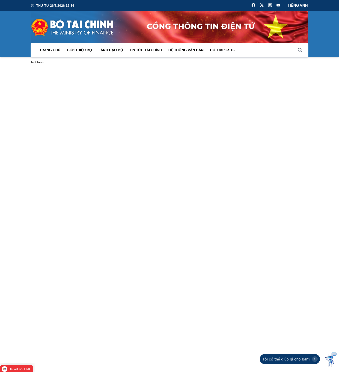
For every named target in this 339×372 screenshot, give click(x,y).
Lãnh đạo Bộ (110, 50)
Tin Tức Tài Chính (146, 50)
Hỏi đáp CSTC (222, 50)
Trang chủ (49, 50)
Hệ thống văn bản (186, 50)
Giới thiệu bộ (79, 50)
